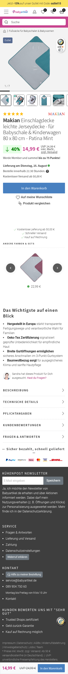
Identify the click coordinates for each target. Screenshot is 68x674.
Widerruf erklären (17, 556)
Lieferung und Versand (21, 538)
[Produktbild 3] (32, 100)
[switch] (60, 50)
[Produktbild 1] (5, 100)
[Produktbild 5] (58, 100)
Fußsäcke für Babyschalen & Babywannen (31, 31)
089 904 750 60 (16, 586)
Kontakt (11, 599)
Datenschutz (24, 643)
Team (39, 647)
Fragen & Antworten (19, 532)
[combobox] (34, 22)
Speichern (53, 480)
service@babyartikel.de (21, 580)
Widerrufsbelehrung (53, 643)
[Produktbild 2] (19, 100)
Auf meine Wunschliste (36, 197)
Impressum (8, 643)
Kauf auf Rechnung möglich (24, 632)
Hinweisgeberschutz (15, 647)
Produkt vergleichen (36, 203)
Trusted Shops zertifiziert (22, 619)
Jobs (32, 647)
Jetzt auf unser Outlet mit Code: (34, 3)
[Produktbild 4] (45, 100)
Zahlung (11, 544)
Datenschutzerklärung (37, 511)
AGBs (37, 643)
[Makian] (56, 114)
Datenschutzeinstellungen (23, 551)
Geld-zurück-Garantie (20, 626)
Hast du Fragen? (36, 377)
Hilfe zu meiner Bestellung (25, 574)
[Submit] (6, 22)
